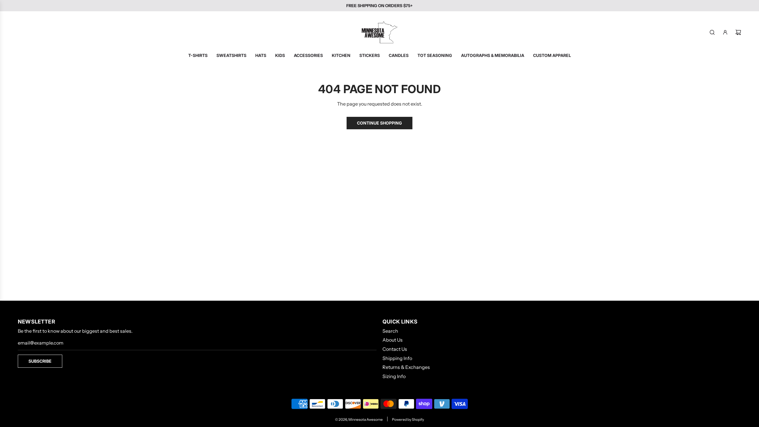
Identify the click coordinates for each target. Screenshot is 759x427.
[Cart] (738, 32)
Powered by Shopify (408, 419)
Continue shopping (379, 122)
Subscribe (40, 361)
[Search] (712, 32)
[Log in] (725, 32)
